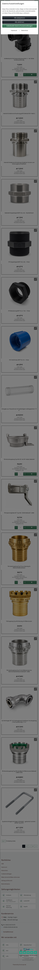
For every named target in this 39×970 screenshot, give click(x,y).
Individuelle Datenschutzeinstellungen (20, 26)
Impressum (14, 30)
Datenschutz (24, 30)
